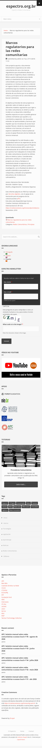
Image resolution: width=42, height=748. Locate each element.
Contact (31, 731)
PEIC (3, 613)
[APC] (21, 427)
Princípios (31, 224)
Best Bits (4, 583)
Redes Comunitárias (20, 224)
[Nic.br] (21, 400)
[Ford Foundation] (21, 394)
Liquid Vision (21, 739)
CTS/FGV (4, 590)
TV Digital (12, 503)
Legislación (6, 534)
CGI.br (4, 588)
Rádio (10, 507)
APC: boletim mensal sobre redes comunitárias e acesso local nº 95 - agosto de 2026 (20, 636)
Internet (4, 507)
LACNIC (4, 606)
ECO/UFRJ (5, 593)
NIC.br (4, 611)
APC (3, 581)
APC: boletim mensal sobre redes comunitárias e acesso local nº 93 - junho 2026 (18, 648)
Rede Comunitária (15, 510)
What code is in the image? (13, 324)
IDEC (3, 600)
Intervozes (5, 602)
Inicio (5, 518)
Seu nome (8, 282)
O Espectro (12, 731)
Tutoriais (34, 503)
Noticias (5, 545)
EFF (3, 595)
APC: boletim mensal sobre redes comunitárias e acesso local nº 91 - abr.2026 (19, 678)
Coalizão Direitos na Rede (10, 586)
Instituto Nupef (22, 737)
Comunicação (21, 503)
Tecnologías (7, 529)
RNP (3, 616)
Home (6, 30)
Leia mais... (21, 484)
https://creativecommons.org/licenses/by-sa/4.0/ (19, 703)
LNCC (3, 609)
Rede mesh (17, 507)
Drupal (12, 718)
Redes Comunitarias (10, 551)
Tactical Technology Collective (12, 618)
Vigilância (5, 510)
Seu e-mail (8, 292)
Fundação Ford (7, 597)
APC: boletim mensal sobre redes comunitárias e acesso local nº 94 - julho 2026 (20, 659)
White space (25, 507)
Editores (6, 556)
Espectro (4, 503)
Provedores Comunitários (21, 470)
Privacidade (34, 507)
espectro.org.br (21, 6)
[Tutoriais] (21, 456)
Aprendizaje (7, 540)
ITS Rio (4, 604)
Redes (28, 503)
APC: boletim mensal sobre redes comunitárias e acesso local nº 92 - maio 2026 (20, 668)
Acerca (6, 523)
